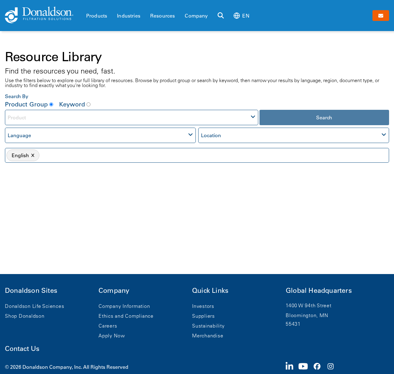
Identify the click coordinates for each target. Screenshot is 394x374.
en (245, 16)
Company (196, 16)
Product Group (26, 104)
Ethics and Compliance (126, 315)
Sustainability (208, 325)
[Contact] (380, 15)
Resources (162, 16)
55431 (293, 324)
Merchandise (207, 335)
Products (96, 16)
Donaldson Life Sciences (34, 306)
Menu (88, 5)
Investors (203, 306)
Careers (107, 325)
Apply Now (111, 335)
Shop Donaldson (25, 315)
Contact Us (22, 348)
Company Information (124, 306)
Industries (128, 16)
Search (324, 117)
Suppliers (203, 315)
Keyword (72, 104)
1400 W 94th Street (309, 305)
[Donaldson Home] (43, 15)
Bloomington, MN (307, 315)
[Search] (221, 15)
